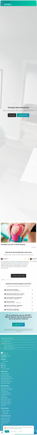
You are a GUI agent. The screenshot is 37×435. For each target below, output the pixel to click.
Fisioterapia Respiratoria (6, 394)
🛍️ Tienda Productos (5, 410)
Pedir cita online (22, 115)
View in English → (7, 4)
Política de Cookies (18, 428)
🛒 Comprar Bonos (5, 412)
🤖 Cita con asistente (5, 368)
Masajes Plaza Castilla (5, 400)
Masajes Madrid (4, 397)
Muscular (3, 279)
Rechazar (20, 431)
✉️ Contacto (3, 365)
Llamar (10, 115)
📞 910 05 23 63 (4, 361)
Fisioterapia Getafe (5, 375)
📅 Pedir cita (3, 367)
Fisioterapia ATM (4, 391)
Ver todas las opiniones (17, 275)
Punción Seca (3, 396)
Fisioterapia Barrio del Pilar (6, 381)
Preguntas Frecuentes (5, 419)
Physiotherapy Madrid (5, 383)
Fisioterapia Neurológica (6, 402)
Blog (2, 424)
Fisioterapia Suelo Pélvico (6, 388)
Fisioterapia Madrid (5, 373)
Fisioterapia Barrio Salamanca (7, 378)
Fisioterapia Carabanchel (6, 376)
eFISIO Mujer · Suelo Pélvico (6, 389)
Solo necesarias (13, 431)
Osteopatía (3, 405)
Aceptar (7, 431)
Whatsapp (3, 363)
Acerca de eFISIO (4, 422)
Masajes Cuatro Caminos (6, 399)
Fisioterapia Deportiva (5, 392)
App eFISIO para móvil (5, 418)
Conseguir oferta (17, 324)
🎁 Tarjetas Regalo (5, 413)
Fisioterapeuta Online (5, 421)
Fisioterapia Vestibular (5, 404)
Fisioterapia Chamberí (5, 380)
